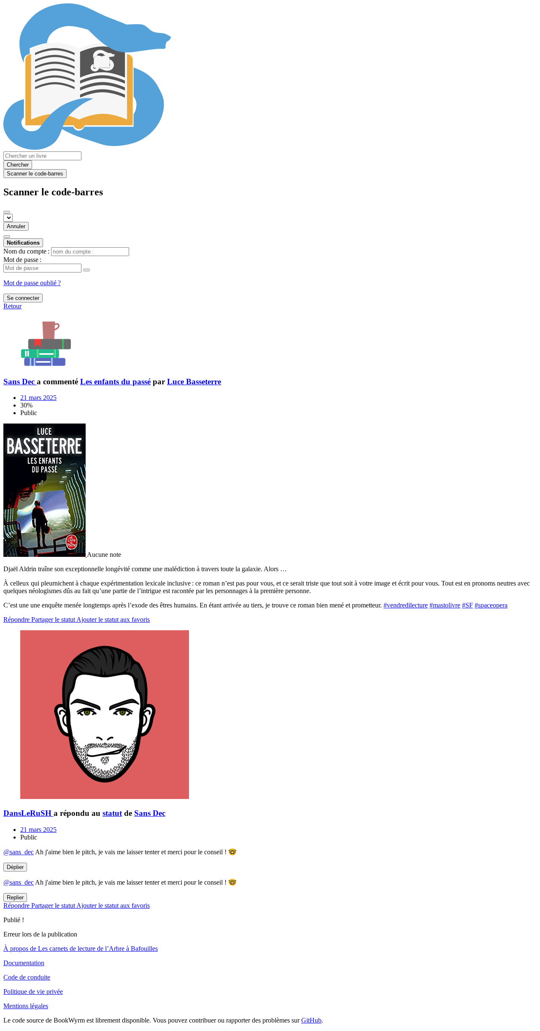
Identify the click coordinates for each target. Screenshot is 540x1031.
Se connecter (23, 298)
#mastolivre (444, 605)
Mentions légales (25, 1005)
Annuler (16, 226)
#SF (467, 605)
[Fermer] (6, 212)
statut (112, 813)
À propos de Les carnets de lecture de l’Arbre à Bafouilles (80, 948)
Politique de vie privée (33, 991)
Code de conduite (26, 977)
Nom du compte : (26, 251)
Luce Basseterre (194, 381)
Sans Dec (149, 813)
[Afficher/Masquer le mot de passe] (86, 270)
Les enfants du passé (115, 381)
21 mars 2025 (38, 397)
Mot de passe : (22, 259)
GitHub (311, 1020)
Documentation (23, 962)
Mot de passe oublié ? (32, 282)
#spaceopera (491, 605)
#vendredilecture (405, 605)
